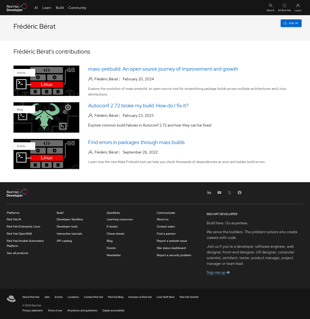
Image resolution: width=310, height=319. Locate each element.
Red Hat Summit (189, 297)
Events (111, 248)
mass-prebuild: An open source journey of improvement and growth (163, 69)
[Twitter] (229, 194)
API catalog (64, 240)
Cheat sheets (115, 233)
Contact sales (166, 226)
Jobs (47, 297)
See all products (17, 253)
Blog (110, 240)
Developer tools (67, 226)
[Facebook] (239, 194)
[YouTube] (219, 194)
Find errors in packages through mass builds (136, 142)
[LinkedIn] (209, 194)
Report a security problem (174, 255)
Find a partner (166, 233)
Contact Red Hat (93, 297)
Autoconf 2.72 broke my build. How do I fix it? (138, 105)
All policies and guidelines (82, 310)
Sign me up (216, 272)
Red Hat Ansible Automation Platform (25, 243)
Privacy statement (32, 310)
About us (162, 219)
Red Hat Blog (115, 297)
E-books (112, 226)
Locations (73, 297)
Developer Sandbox (70, 219)
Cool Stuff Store (166, 297)
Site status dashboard (171, 248)
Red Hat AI (14, 219)
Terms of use (55, 310)
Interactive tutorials (69, 233)
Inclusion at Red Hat (140, 297)
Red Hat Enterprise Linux (23, 226)
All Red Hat (284, 10)
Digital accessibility (113, 310)
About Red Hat (30, 297)
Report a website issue (172, 240)
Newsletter (114, 255)
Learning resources (120, 219)
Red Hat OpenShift (19, 233)
